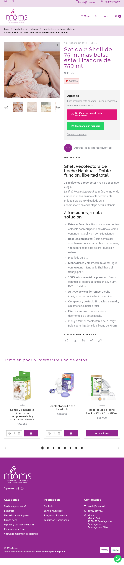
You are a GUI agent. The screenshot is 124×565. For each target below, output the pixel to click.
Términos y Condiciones (56, 520)
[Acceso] (106, 16)
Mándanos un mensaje (87, 126)
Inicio (6, 29)
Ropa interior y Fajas (14, 529)
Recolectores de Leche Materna (59, 29)
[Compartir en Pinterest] (92, 341)
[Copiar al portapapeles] (100, 341)
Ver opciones (102, 433)
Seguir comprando (76, 134)
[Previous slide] (6, 107)
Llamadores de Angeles (16, 515)
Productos (19, 29)
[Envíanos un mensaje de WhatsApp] (118, 559)
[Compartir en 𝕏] (75, 341)
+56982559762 (111, 2)
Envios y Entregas (53, 510)
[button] (42, 448)
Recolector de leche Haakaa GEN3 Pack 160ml (101, 411)
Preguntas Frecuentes (55, 515)
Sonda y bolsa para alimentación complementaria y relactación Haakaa (22, 414)
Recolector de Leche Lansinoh (62, 407)
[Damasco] (99, 399)
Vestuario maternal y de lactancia (21, 533)
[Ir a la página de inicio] (16, 16)
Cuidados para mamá (15, 506)
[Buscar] (97, 16)
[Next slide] (57, 107)
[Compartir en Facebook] (67, 341)
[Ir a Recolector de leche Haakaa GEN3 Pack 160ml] (102, 386)
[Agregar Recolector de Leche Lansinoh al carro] (71, 433)
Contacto (48, 506)
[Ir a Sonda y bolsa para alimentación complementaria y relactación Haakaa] (22, 386)
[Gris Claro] (104, 399)
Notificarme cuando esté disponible (89, 114)
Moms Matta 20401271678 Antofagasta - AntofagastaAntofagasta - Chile (100, 521)
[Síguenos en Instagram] (5, 1)
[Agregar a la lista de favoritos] (33, 381)
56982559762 (95, 510)
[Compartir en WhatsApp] (83, 341)
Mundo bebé (10, 520)
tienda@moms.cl (87, 2)
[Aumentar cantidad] (19, 433)
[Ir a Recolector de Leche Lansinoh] (62, 386)
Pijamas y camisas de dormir (19, 524)
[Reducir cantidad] (9, 433)
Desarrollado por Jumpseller (51, 551)
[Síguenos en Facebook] (12, 1)
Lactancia (33, 29)
